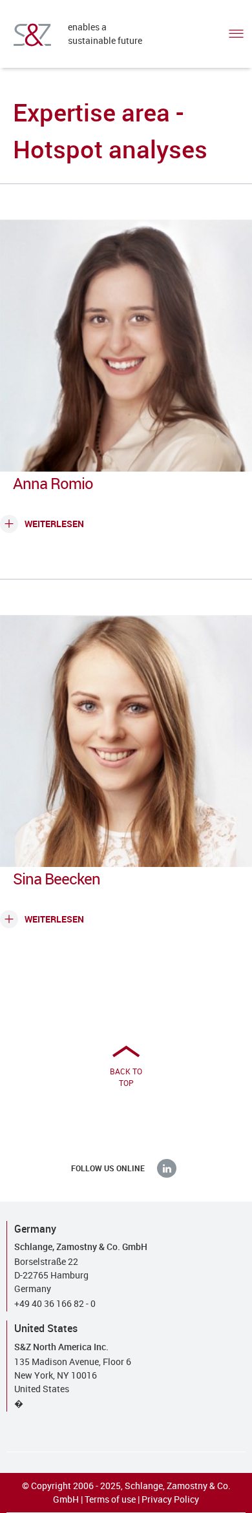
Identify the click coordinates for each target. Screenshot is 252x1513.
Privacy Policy (170, 1499)
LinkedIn (166, 1168)
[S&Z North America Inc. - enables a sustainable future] (32, 35)
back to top (126, 1077)
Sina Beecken (56, 878)
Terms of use (110, 1499)
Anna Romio (53, 483)
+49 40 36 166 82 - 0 (55, 1303)
